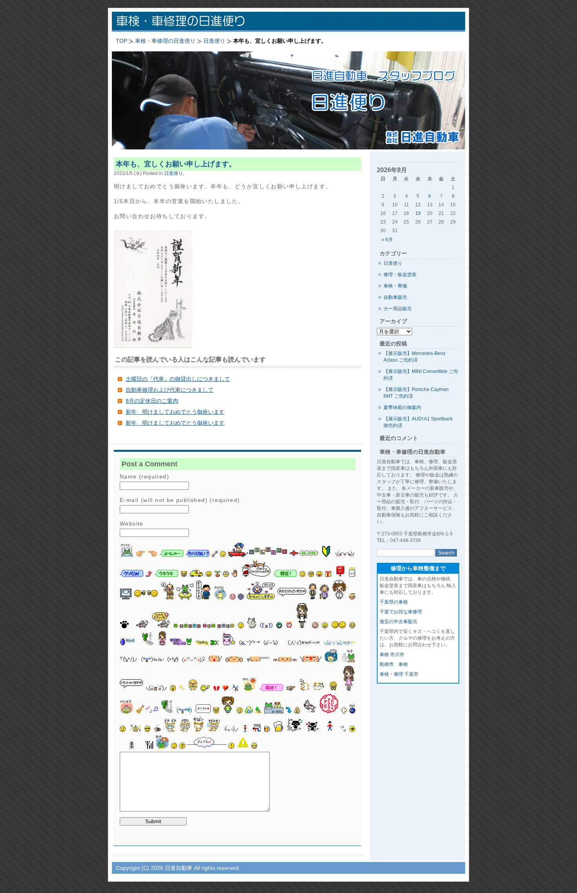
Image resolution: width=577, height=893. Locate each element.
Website (132, 523)
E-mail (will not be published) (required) (180, 500)
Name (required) (144, 476)
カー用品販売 (397, 308)
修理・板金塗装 (399, 274)
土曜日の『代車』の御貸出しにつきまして (178, 379)
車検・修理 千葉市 (399, 674)
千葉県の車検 (394, 602)
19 (418, 213)
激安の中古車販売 (398, 621)
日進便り (392, 263)
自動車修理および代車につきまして (170, 390)
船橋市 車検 (394, 664)
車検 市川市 (392, 654)
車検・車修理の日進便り (214, 22)
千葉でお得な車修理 (401, 612)
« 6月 (387, 239)
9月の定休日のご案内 (152, 401)
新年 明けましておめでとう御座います (175, 412)
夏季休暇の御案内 (402, 407)
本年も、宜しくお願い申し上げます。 (176, 164)
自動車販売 (395, 297)
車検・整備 (395, 286)
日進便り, (174, 173)
